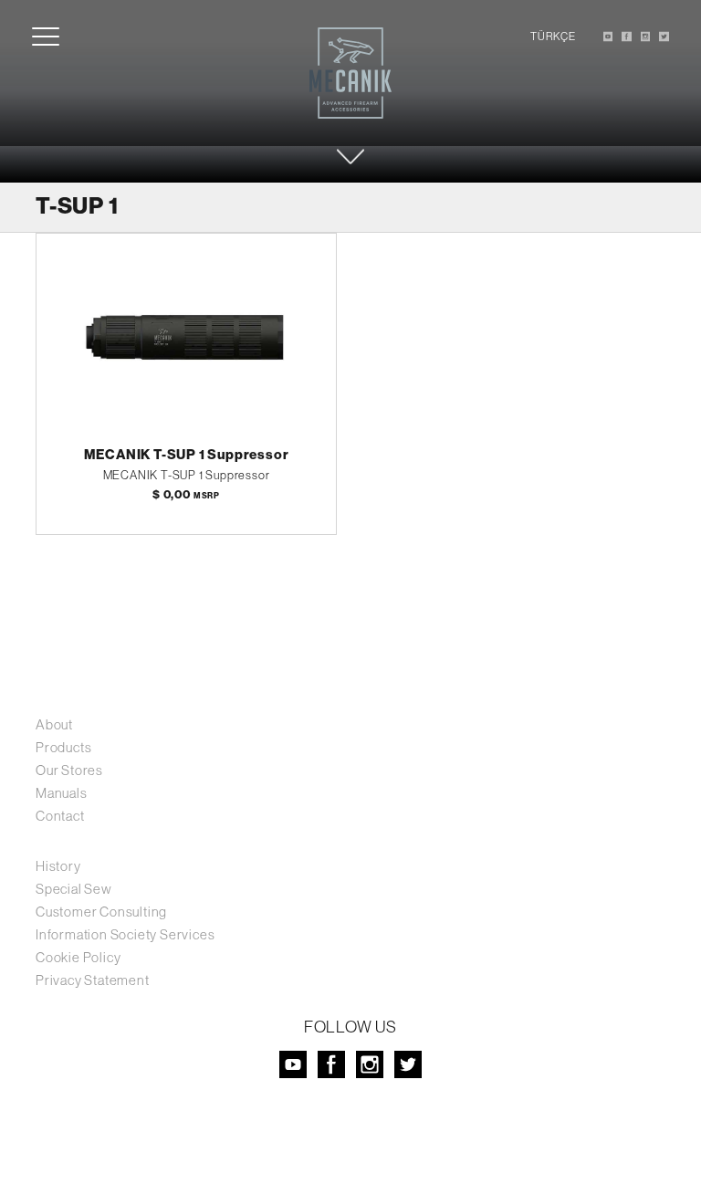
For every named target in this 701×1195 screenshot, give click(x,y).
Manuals (62, 793)
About (54, 724)
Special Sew (74, 888)
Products (63, 747)
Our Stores (69, 770)
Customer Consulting (101, 911)
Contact (60, 815)
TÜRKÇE (553, 36)
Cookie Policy (78, 957)
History (58, 866)
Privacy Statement (93, 980)
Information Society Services (125, 934)
